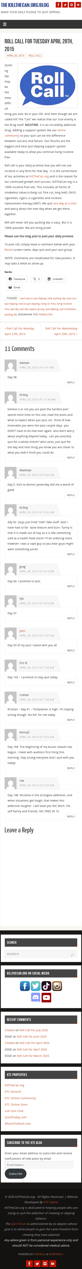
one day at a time (64, 203)
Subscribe (15, 1174)
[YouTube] (78, 5)
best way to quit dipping (33, 298)
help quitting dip (56, 298)
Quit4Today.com (15, 1117)
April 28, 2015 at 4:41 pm (37, 367)
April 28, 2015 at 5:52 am (37, 737)
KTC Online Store (16, 1104)
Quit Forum (18, 1224)
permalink (46, 314)
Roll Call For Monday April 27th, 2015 (19, 331)
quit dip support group (32, 309)
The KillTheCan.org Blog (25, 5)
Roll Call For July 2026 (34, 1030)
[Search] (72, 955)
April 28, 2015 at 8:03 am (37, 603)
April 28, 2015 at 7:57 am (37, 635)
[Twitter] (65, 5)
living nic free (48, 303)
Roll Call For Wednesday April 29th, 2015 (61, 331)
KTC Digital (50, 1202)
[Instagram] (71, 5)
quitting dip (11, 314)
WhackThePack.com (18, 1123)
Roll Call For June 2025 (32, 1036)
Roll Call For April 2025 (35, 1043)
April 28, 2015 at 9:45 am (37, 475)
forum (9, 250)
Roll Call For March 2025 (33, 1056)
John (22, 631)
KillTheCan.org (39, 176)
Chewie (10, 1030)
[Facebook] (58, 5)
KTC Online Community (20, 1098)
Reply (71, 382)
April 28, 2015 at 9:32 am (37, 512)
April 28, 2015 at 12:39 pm (38, 399)
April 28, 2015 (15, 55)
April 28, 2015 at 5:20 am (37, 785)
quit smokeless (68, 309)
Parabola (40, 1254)
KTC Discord (13, 1091)
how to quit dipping (29, 303)
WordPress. (56, 1254)
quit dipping (51, 309)
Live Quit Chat (14, 1111)
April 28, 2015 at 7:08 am (37, 699)
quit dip (14, 309)
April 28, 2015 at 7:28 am (37, 667)
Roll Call (35, 55)
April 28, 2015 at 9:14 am (37, 571)
